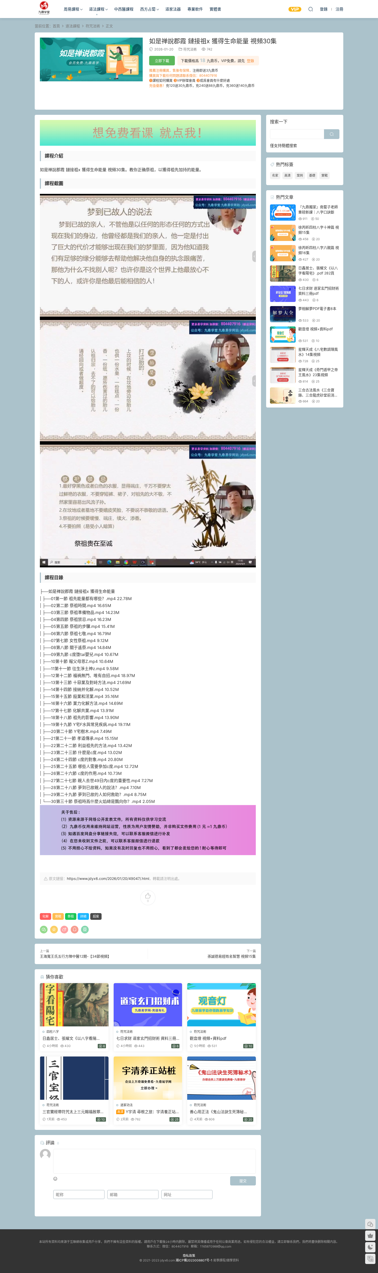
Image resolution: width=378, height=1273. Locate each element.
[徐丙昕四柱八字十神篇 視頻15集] (283, 233)
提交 (243, 1181)
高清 (287, 175)
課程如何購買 (162, 80)
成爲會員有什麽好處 (215, 80)
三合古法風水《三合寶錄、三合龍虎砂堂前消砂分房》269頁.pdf (318, 395)
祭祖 (71, 916)
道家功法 (126, 1105)
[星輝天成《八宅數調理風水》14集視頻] (283, 355)
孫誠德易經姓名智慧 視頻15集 (232, 956)
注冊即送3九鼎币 (205, 70)
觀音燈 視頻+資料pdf (208, 1038)
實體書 (215, 9)
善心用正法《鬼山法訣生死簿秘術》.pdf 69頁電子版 (217, 1111)
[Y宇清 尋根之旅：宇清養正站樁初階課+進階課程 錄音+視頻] (148, 1078)
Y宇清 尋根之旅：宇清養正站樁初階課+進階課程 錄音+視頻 (147, 1111)
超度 (96, 916)
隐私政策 (189, 1256)
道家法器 (173, 9)
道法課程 (96, 9)
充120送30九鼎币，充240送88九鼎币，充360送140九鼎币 (210, 85)
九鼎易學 (44, 9)
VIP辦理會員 (186, 80)
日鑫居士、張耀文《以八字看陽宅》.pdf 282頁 (69, 1038)
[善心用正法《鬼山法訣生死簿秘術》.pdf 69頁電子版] (221, 1078)
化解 (45, 916)
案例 (300, 175)
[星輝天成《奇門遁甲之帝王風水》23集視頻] (283, 375)
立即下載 (162, 60)
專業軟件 (195, 9)
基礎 (312, 175)
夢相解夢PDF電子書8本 (317, 308)
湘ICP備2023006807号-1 (194, 1260)
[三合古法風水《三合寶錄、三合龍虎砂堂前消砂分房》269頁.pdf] (283, 395)
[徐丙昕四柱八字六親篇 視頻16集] (283, 253)
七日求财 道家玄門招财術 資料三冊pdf (146, 1038)
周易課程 (71, 9)
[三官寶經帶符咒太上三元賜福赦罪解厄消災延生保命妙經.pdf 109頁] (74, 1078)
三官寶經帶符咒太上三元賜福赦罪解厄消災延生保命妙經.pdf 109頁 (73, 1111)
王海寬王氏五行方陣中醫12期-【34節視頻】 (75, 956)
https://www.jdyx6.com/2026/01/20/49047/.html (108, 878)
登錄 (250, 61)
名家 (275, 175)
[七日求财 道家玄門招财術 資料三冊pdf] (148, 1004)
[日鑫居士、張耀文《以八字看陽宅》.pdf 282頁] (74, 1004)
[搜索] (310, 9)
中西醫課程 (123, 9)
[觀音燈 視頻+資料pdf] (221, 1004)
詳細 (83, 916)
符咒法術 (190, 49)
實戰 (58, 916)
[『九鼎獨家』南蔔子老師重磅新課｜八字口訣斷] (283, 212)
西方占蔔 (148, 9)
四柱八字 (53, 1032)
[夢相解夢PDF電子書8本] (283, 314)
